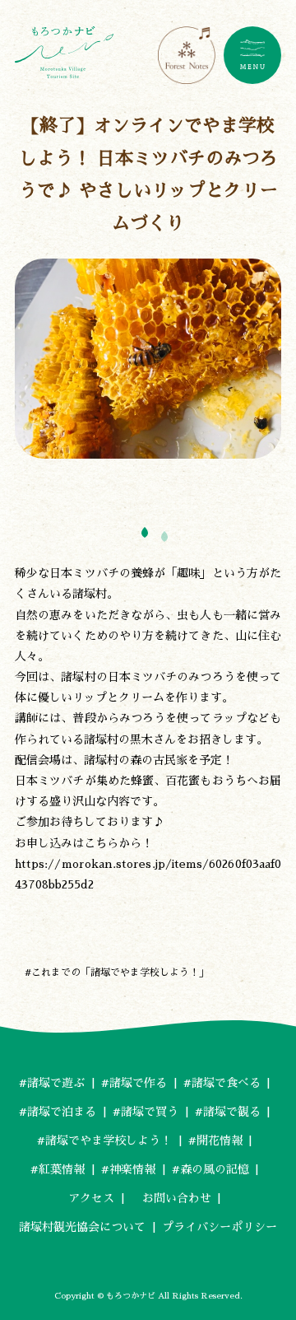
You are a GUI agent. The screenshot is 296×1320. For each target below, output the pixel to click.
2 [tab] (165, 536)
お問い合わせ (171, 1198)
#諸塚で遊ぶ (52, 1083)
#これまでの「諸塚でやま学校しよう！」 (117, 972)
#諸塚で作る (134, 1083)
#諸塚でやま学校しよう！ (104, 1140)
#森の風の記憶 (210, 1169)
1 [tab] (145, 532)
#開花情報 (215, 1140)
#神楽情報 (128, 1169)
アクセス (91, 1198)
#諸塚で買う (145, 1111)
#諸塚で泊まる (57, 1111)
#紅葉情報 (57, 1169)
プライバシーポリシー (219, 1227)
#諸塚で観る (228, 1111)
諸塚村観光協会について (82, 1227)
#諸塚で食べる (222, 1083)
